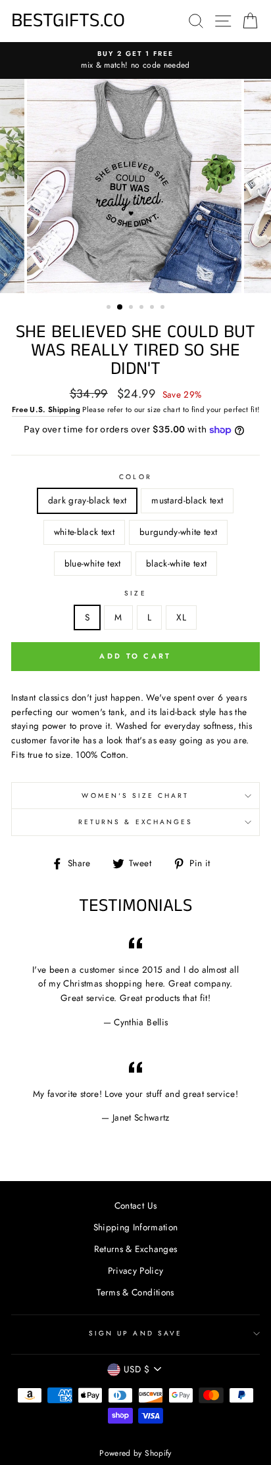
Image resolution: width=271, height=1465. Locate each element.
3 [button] (132, 308)
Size (135, 593)
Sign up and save (135, 1333)
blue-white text (92, 563)
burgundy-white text (178, 531)
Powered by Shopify (135, 1453)
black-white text (176, 563)
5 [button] (153, 308)
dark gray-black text (87, 500)
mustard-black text (187, 500)
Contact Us (135, 1205)
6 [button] (163, 308)
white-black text (84, 531)
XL (181, 617)
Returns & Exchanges (135, 822)
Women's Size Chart (135, 796)
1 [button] (110, 308)
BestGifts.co (68, 21)
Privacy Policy (136, 1270)
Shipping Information (135, 1227)
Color (135, 477)
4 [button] (142, 308)
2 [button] (120, 307)
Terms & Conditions (135, 1292)
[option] (135, 60)
